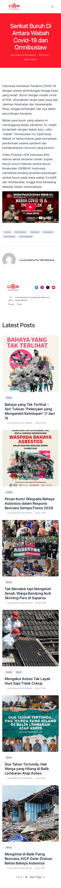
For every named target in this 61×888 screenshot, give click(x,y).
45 (26, 877)
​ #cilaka (7, 232)
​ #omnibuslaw (20, 232)
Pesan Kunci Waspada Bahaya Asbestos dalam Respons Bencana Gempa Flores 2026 (30, 503)
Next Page (37, 877)
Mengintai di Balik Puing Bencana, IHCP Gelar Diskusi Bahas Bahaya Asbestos (28, 858)
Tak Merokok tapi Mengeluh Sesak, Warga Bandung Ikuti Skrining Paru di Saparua (28, 593)
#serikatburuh (9, 236)
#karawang (48, 232)
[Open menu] (52, 6)
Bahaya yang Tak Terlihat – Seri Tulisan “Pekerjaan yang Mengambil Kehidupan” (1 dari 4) (30, 411)
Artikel (26, 59)
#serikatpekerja (26, 236)
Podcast (33, 59)
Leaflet (9, 492)
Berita (8, 582)
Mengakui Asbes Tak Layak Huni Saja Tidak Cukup (27, 681)
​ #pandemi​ (35, 232)
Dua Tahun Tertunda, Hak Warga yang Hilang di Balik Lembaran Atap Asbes (27, 768)
